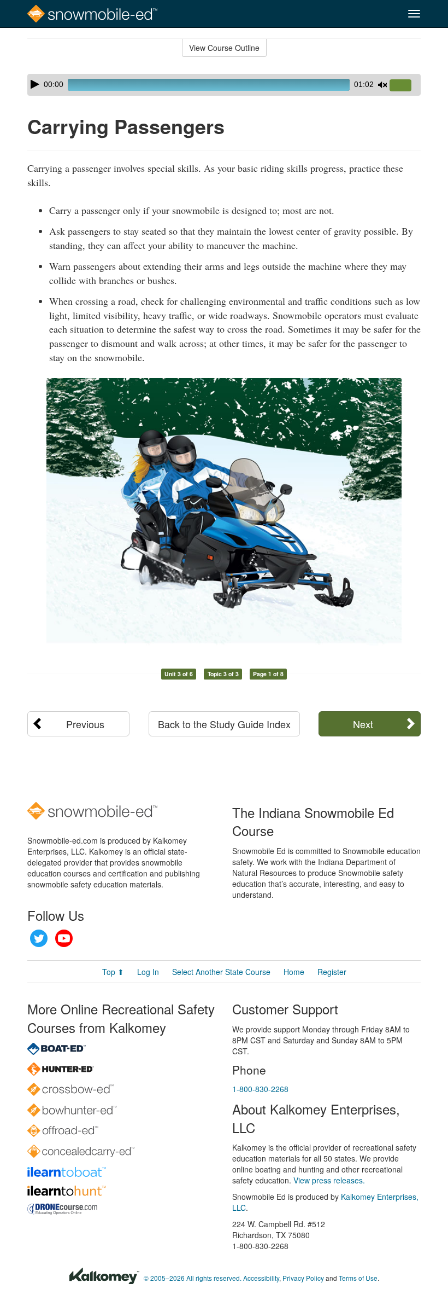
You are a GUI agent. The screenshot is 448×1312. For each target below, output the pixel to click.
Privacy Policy (303, 1277)
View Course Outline (224, 47)
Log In (148, 971)
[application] (224, 85)
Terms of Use (358, 1277)
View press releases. (329, 1180)
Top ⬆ (113, 971)
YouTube (64, 938)
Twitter (39, 938)
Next (363, 724)
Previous (85, 724)
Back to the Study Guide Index (224, 724)
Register (331, 971)
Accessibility (261, 1277)
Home (294, 971)
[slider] (405, 86)
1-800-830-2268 (260, 1088)
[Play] (35, 84)
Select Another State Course (221, 971)
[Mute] (382, 84)
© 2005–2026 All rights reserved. (192, 1277)
